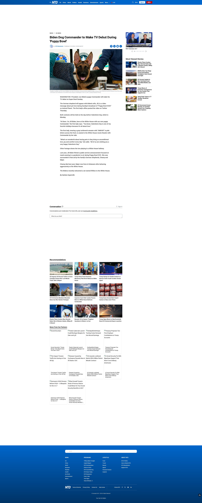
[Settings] (150, 45)
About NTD (124, 457)
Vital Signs (86, 478)
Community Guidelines (90, 211)
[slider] (139, 43)
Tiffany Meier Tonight (89, 460)
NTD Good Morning (88, 469)
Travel (104, 463)
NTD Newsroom (59, 46)
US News (58, 33)
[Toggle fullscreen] (147, 45)
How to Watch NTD (126, 463)
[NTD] (68, 487)
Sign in (142, 2)
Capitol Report (87, 463)
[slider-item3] (137, 51)
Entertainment (68, 476)
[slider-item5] (140, 51)
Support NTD (124, 467)
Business (67, 467)
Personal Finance (107, 469)
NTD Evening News (88, 465)
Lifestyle (106, 457)
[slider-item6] (142, 51)
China (66, 463)
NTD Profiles (124, 460)
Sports (66, 478)
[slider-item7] (143, 51)
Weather (67, 469)
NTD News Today (88, 472)
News (51, 33)
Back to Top (199, 495)
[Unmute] (150, 41)
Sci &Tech (67, 474)
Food (104, 460)
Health (66, 472)
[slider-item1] (134, 51)
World (66, 465)
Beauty (104, 465)
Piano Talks (87, 476)
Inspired (105, 472)
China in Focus (87, 467)
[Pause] (128, 45)
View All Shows (87, 480)
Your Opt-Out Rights (101, 498)
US (65, 460)
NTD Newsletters (125, 465)
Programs (87, 457)
